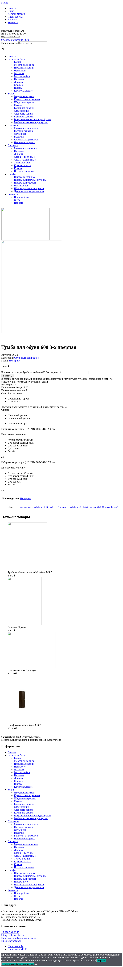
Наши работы (15, 16)
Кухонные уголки (23, 116)
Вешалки (19, 136)
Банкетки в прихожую (26, 139)
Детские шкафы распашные (29, 191)
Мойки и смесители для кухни (31, 122)
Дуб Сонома (89, 507)
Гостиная (19, 79)
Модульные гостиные (26, 148)
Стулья (18, 105)
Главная (12, 8)
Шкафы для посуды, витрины (30, 179)
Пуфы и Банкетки (24, 67)
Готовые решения (23, 131)
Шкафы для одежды (25, 182)
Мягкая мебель (22, 76)
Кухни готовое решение (27, 99)
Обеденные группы (25, 102)
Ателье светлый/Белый (32, 507)
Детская (18, 82)
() (26, 39)
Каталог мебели (16, 13)
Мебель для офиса (24, 64)
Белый (49, 507)
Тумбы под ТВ (22, 162)
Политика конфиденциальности (18, 938)
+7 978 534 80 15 (10, 932)
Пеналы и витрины (24, 142)
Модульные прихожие (26, 128)
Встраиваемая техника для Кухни (32, 119)
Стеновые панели (23, 113)
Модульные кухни (24, 96)
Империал (14, 360)
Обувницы (20, 133)
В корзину (7, 376)
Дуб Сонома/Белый (107, 507)
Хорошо (101, 960)
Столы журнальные (25, 159)
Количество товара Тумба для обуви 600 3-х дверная (29, 372)
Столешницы (21, 110)
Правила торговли (11, 941)
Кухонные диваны (24, 108)
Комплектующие (23, 90)
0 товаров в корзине (12, 39)
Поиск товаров (9, 43)
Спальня (18, 85)
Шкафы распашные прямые (29, 188)
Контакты (13, 22)
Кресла (18, 168)
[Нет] (35, 964)
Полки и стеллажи (24, 171)
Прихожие (19, 70)
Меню (4, 2)
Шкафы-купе (21, 185)
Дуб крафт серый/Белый (68, 507)
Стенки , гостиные (24, 156)
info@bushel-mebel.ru (12, 935)
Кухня (17, 62)
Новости (12, 19)
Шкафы (18, 87)
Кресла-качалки (22, 165)
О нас (11, 11)
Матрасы (19, 73)
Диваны (18, 154)
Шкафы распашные (24, 177)
